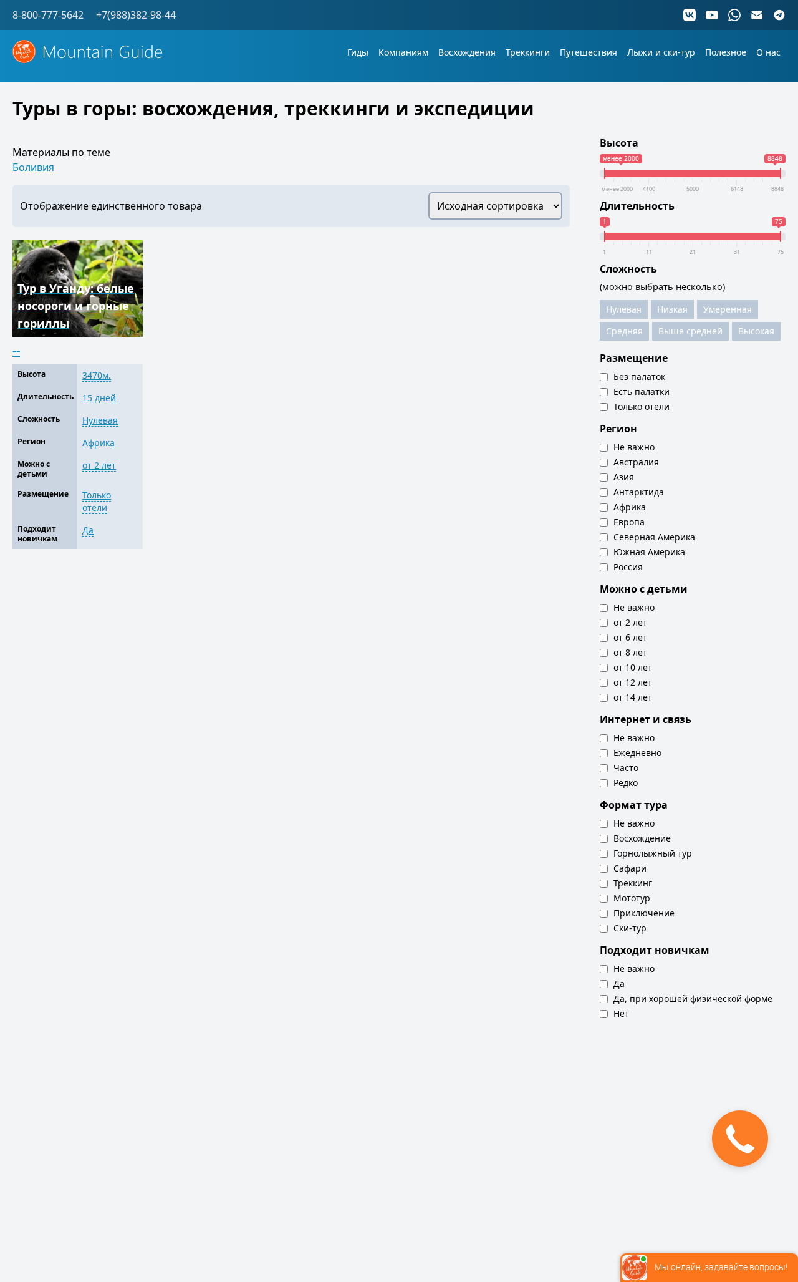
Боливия (33, 167)
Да (88, 530)
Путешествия (588, 52)
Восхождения (467, 52)
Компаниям (403, 52)
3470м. (96, 375)
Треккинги (528, 52)
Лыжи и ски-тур (661, 52)
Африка (98, 443)
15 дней (99, 398)
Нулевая (100, 420)
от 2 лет (99, 465)
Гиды (357, 52)
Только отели (96, 501)
